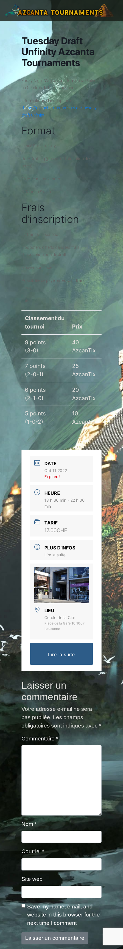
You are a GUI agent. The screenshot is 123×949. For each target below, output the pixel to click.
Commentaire (39, 739)
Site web (32, 879)
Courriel (32, 851)
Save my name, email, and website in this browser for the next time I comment (63, 915)
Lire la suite (55, 554)
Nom (29, 824)
